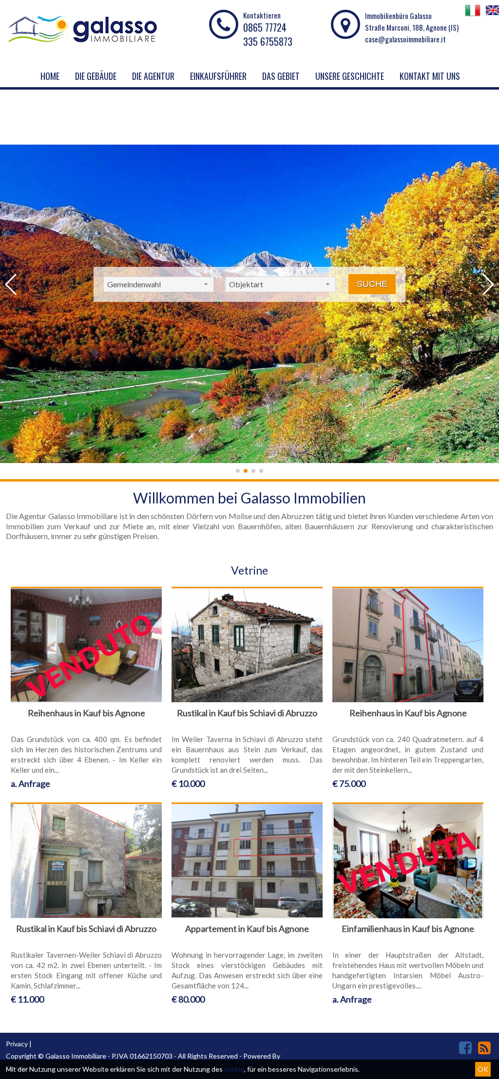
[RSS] (484, 1048)
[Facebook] (465, 1048)
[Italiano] (472, 15)
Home (49, 76)
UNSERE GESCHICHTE (349, 76)
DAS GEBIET (281, 76)
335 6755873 (267, 41)
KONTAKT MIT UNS (430, 76)
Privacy (17, 1044)
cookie (234, 1069)
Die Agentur (153, 76)
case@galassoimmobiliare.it (405, 39)
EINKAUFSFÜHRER (218, 76)
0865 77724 (265, 27)
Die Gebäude (95, 76)
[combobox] (158, 284)
